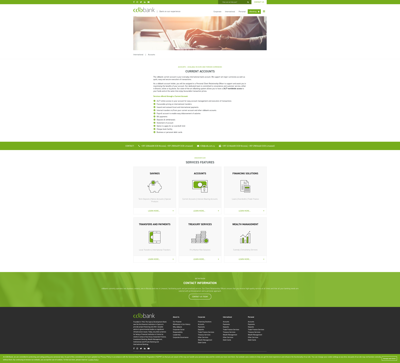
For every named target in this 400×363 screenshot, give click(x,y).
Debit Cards (202, 342)
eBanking (252, 11)
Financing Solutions (204, 322)
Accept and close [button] (389, 358)
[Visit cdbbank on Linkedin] (146, 2)
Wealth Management (205, 340)
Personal (242, 11)
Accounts (151, 54)
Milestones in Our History (181, 324)
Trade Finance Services (206, 332)
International (230, 11)
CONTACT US (259, 2)
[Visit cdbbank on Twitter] (142, 2)
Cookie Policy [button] (93, 360)
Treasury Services (204, 335)
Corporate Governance (180, 337)
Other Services (203, 337)
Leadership (177, 335)
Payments (201, 327)
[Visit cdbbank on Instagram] (138, 2)
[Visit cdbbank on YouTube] (150, 2)
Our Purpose (177, 322)
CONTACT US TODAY (200, 296)
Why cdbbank (177, 327)
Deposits (201, 329)
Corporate (217, 11)
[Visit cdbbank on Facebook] (134, 2)
